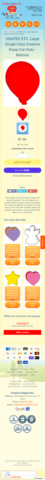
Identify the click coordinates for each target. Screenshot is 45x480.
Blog (32, 369)
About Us (15, 369)
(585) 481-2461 (26, 402)
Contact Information (29, 386)
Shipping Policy (15, 384)
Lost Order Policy (29, 384)
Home (5, 32)
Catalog (24, 369)
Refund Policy (29, 381)
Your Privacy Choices (21, 473)
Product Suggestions (19, 375)
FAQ (33, 375)
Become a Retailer (15, 372)
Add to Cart (12, 262)
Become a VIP (32, 372)
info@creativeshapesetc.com (25, 405)
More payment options (22, 175)
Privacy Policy (16, 381)
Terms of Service (14, 386)
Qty (22, 152)
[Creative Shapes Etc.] (12, 11)
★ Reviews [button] (43, 242)
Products (12, 32)
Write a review (22, 332)
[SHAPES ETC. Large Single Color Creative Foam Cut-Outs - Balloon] (22, 115)
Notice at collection (12, 477)
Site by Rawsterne (22, 463)
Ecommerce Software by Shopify (22, 465)
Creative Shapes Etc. (21, 461)
